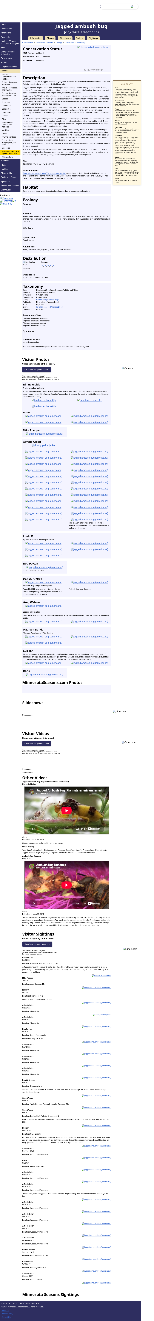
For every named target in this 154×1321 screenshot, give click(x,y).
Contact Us (6, 1317)
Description (40, 43)
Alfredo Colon (32, 441)
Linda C (28, 536)
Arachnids (5, 37)
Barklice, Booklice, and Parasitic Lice (9, 94)
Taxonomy (80, 43)
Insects (4, 71)
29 (45, 266)
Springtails (5, 181)
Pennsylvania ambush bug (44, 173)
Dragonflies (6, 112)
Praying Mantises (9, 137)
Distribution (69, 43)
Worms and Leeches (10, 186)
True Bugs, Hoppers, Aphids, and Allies (10, 152)
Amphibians (6, 33)
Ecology (59, 43)
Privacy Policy (7, 1314)
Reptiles (4, 169)
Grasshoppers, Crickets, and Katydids (8, 124)
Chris (26, 671)
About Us (5, 1310)
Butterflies (6, 102)
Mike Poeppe (31, 430)
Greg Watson (31, 602)
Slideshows (65, 38)
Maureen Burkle (33, 629)
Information (35, 38)
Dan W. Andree (32, 578)
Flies (4, 119)
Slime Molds (6, 173)
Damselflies (6, 109)
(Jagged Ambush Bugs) (49, 307)
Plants (3, 165)
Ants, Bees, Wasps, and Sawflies (9, 89)
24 (42, 266)
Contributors (6, 190)
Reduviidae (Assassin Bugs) (47, 300)
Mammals (5, 161)
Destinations (6, 29)
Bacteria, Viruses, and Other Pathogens (10, 42)
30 (48, 266)
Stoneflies (6, 148)
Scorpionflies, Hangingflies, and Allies (9, 142)
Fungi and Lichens (9, 67)
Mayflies (5, 130)
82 (51, 266)
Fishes (4, 62)
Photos (50, 38)
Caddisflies (6, 106)
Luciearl (28, 650)
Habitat (50, 43)
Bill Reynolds (31, 384)
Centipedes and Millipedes (7, 53)
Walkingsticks (7, 157)
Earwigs (5, 116)
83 (54, 266)
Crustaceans (6, 58)
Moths (4, 134)
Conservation (27, 43)
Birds (3, 48)
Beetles (5, 99)
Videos (79, 38)
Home (3, 24)
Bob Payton (30, 563)
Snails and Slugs (8, 177)
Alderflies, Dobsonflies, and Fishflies (9, 77)
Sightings (93, 38)
